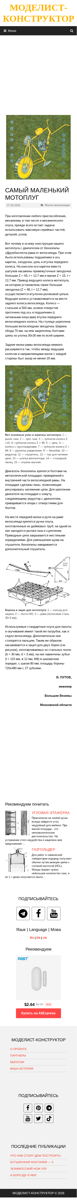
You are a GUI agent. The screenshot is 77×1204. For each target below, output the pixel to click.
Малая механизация (57, 205)
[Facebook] (38, 913)
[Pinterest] (38, 1108)
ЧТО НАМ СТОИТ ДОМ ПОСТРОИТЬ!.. (36, 1155)
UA (45, 937)
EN (38, 937)
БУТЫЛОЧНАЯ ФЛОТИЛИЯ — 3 (31, 1162)
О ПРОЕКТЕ (18, 1049)
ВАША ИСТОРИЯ (21, 1068)
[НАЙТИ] (72, 30)
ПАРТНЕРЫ (18, 1055)
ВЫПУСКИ (17, 1062)
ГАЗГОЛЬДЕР (43, 849)
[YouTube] (53, 913)
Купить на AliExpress (38, 1013)
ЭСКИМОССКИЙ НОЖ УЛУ (28, 1168)
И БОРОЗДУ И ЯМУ (23, 1175)
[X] (38, 1118)
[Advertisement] (38, 73)
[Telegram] (23, 913)
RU (32, 937)
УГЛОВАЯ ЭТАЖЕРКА (51, 813)
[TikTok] (49, 1118)
